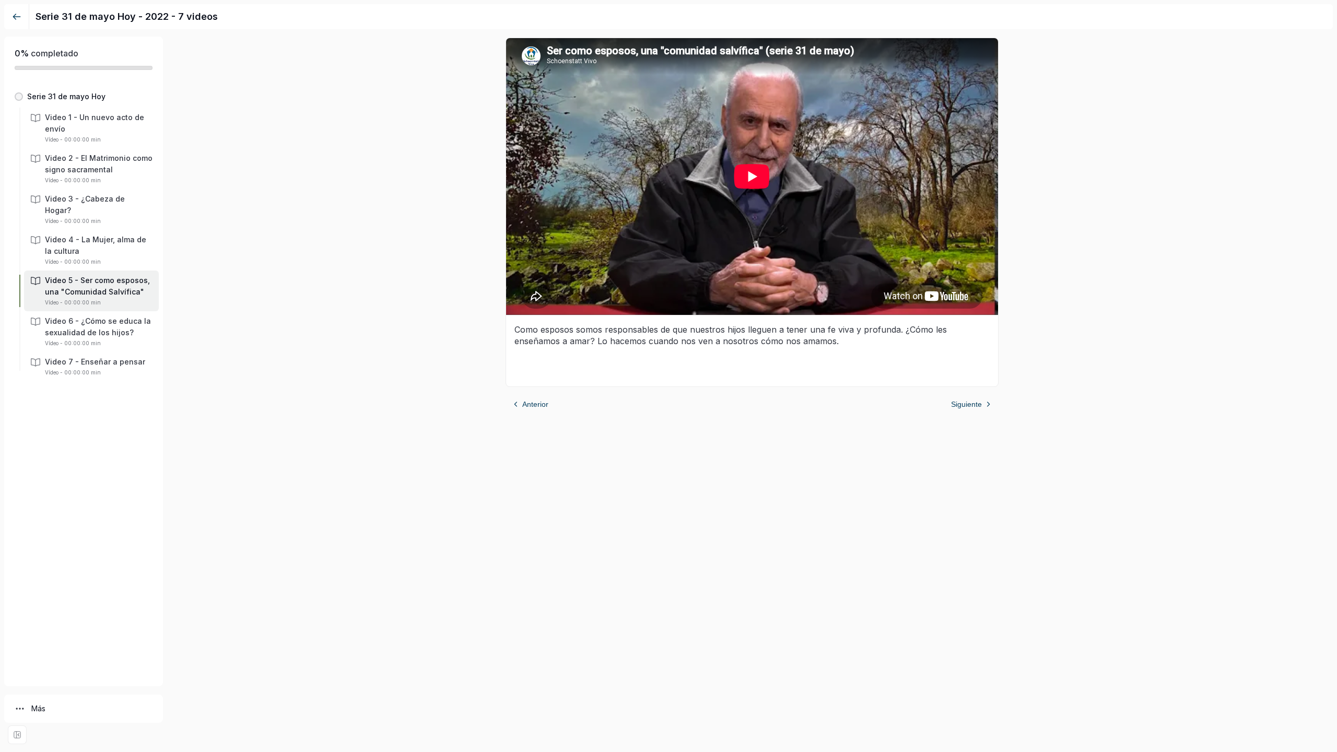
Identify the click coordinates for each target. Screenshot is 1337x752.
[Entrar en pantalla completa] (17, 735)
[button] (83, 97)
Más (38, 708)
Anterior (535, 404)
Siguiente (966, 404)
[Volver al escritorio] (17, 17)
